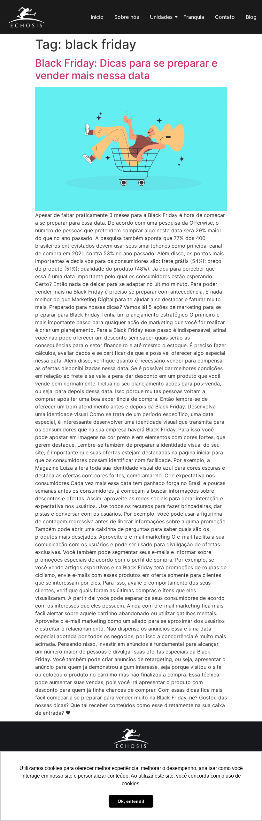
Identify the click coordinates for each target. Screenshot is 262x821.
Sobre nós (126, 17)
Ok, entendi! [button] (131, 801)
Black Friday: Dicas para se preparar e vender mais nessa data (126, 69)
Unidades (161, 17)
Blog (251, 17)
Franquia (193, 17)
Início (97, 17)
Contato (225, 17)
